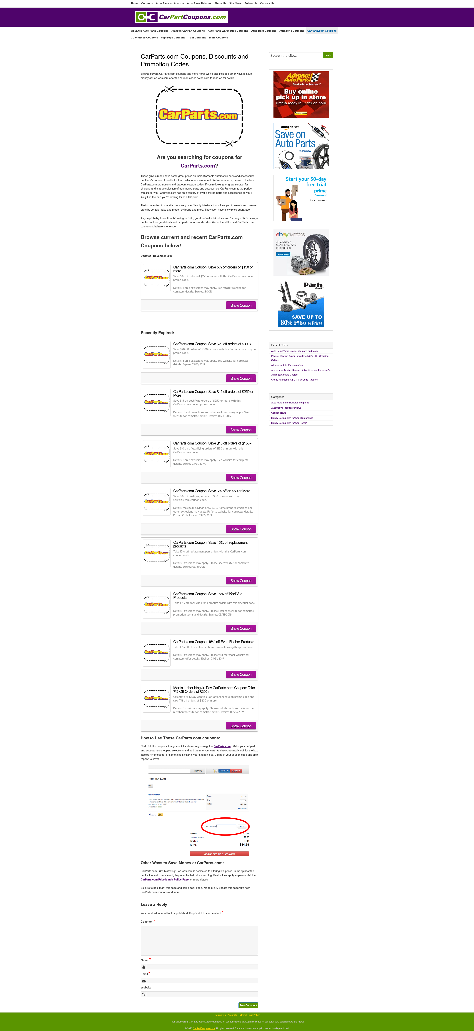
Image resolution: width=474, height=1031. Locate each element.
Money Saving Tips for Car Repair (289, 423)
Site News (235, 3)
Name (146, 960)
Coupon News (278, 412)
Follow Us (251, 3)
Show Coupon (241, 305)
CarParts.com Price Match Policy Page (165, 879)
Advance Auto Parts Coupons (149, 30)
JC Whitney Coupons (144, 37)
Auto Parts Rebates (199, 3)
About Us (220, 3)
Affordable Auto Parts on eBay (287, 365)
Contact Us (267, 3)
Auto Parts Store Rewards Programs (290, 402)
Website (146, 987)
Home (134, 3)
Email (145, 974)
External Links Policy (249, 1015)
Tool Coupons (197, 37)
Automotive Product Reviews (286, 407)
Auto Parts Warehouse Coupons (228, 30)
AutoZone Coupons (291, 30)
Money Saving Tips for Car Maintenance (292, 418)
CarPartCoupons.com (204, 1028)
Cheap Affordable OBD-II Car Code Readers (294, 379)
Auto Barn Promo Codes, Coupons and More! (294, 351)
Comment (148, 921)
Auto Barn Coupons (263, 30)
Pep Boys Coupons (173, 37)
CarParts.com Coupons (322, 30)
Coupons (147, 3)
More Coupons (218, 37)
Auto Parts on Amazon (170, 3)
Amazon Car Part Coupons (188, 30)
